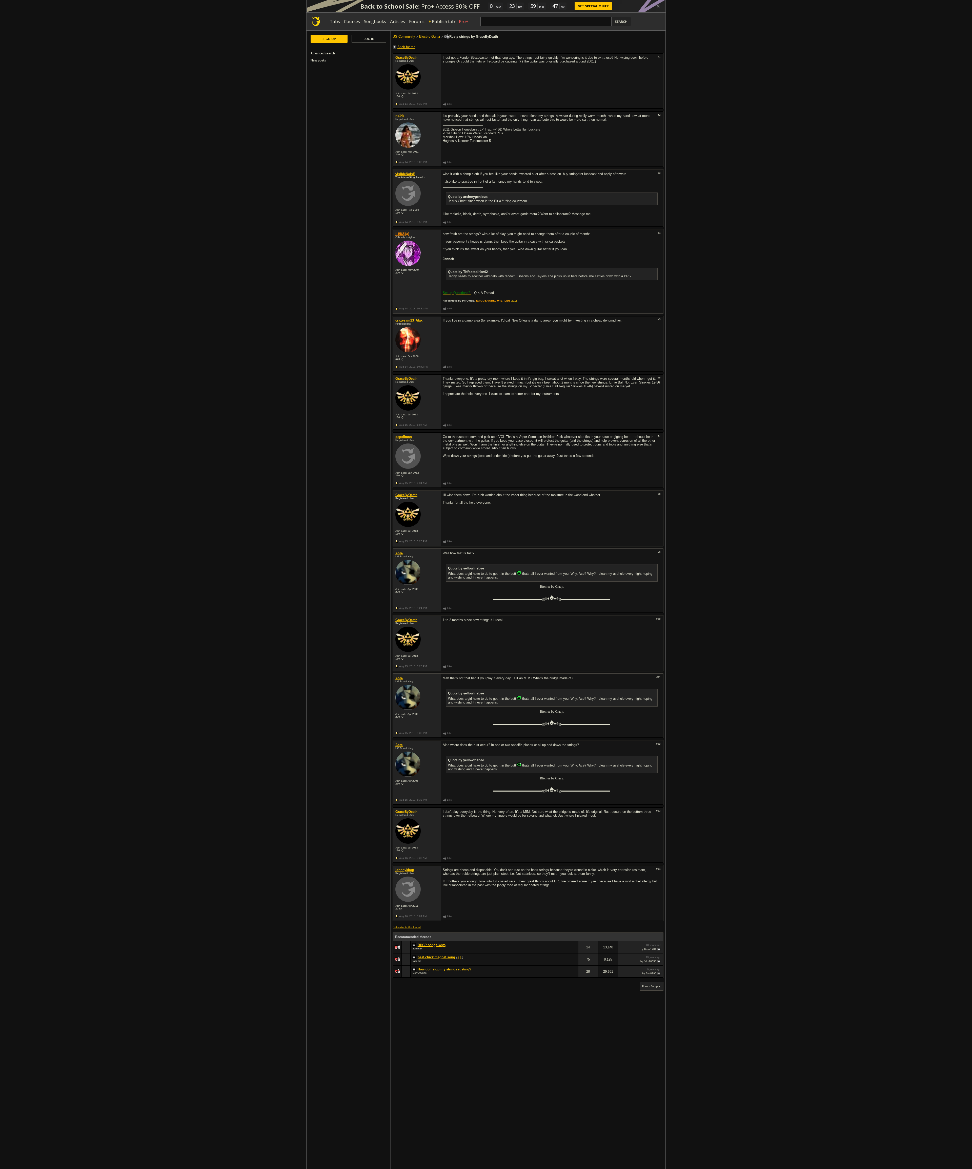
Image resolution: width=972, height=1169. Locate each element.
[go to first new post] (414, 945)
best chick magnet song (436, 957)
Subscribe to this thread (407, 927)
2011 (514, 300)
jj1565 (399, 234)
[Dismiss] (658, 6)
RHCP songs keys (432, 945)
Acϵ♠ (399, 553)
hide (574, 950)
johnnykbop (404, 870)
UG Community (404, 36)
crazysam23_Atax (408, 320)
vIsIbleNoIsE (405, 174)
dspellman (403, 437)
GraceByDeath (406, 57)
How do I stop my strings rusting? (444, 969)
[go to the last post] (659, 949)
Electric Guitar (429, 36)
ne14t (399, 116)
